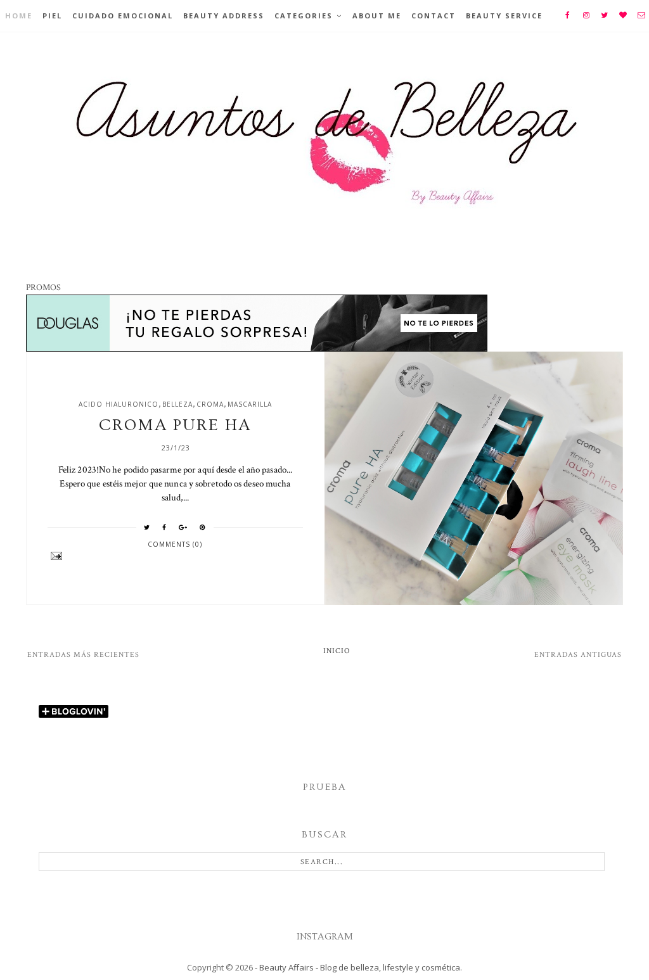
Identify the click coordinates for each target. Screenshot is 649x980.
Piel (52, 15)
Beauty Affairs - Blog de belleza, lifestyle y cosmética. (360, 967)
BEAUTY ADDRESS (223, 15)
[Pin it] (203, 527)
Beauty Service (504, 15)
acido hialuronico (118, 404)
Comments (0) (175, 544)
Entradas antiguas (578, 654)
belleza (177, 404)
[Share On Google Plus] (183, 527)
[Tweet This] (147, 527)
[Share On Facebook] (164, 527)
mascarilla (250, 404)
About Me (376, 15)
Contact (433, 15)
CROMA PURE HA (175, 425)
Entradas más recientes (83, 654)
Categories (303, 15)
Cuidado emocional (122, 15)
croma (210, 404)
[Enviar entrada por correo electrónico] (175, 556)
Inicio (336, 651)
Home (18, 15)
